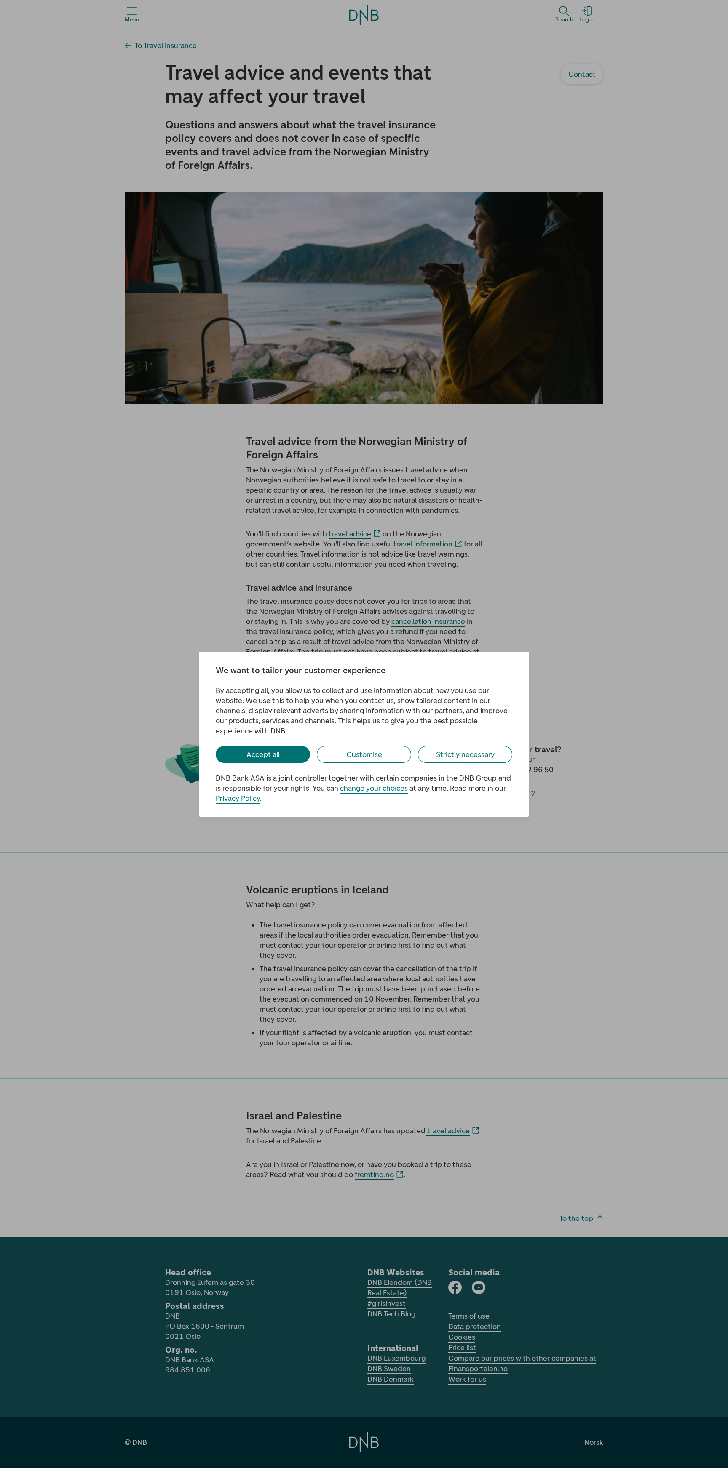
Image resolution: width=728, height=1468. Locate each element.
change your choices (374, 788)
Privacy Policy (238, 798)
